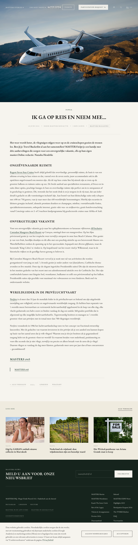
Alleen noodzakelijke (96, 534)
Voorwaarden (118, 520)
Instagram (10, 504)
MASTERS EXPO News (121, 499)
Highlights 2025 (119, 503)
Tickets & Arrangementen (100, 512)
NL (127, 7)
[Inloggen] (114, 7)
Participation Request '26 (93, 7)
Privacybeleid (47, 540)
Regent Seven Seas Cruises (22, 172)
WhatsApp (56, 384)
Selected (116, 494)
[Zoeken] (121, 7)
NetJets (13, 299)
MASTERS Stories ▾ (15, 7)
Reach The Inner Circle (99, 503)
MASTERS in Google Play (42, 510)
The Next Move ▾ (37, 7)
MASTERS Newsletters (99, 499)
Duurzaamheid (96, 520)
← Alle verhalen (18, 384)
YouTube (34, 504)
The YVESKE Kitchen (121, 512)
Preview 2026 (96, 516)
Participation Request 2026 (122, 507)
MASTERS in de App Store (17, 510)
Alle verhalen (125, 409)
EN (131, 7)
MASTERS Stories (97, 494)
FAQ (115, 516)
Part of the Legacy (97, 507)
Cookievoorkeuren (15, 516)
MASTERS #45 (20, 359)
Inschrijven (123, 474)
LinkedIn (44, 384)
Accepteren (123, 534)
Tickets (68, 7)
